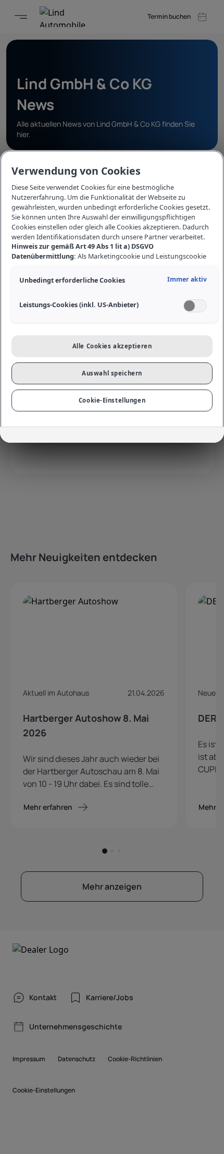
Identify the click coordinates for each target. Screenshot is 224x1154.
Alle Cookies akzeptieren (112, 346)
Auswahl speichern (112, 373)
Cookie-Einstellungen (112, 400)
